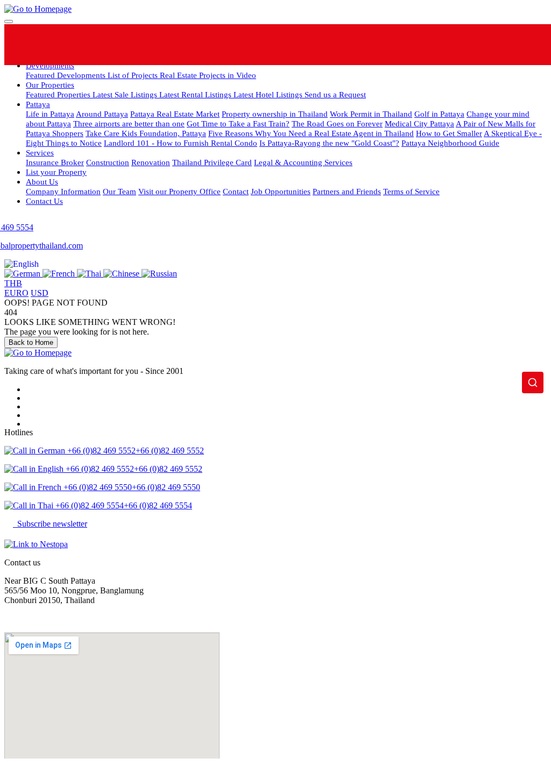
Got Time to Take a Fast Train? (238, 123)
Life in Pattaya (50, 113)
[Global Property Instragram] (329, 44)
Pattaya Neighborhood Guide (450, 142)
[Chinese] (122, 273)
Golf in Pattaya (439, 113)
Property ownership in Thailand (275, 113)
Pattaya (38, 104)
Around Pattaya (102, 113)
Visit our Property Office (179, 191)
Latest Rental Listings (196, 94)
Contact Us (44, 201)
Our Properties (50, 84)
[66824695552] (247, 44)
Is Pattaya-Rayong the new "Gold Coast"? (329, 142)
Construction (107, 162)
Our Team (119, 191)
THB (13, 283)
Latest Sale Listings (126, 94)
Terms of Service (411, 191)
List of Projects (134, 75)
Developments (50, 65)
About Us (42, 181)
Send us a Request (335, 94)
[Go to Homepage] (38, 8)
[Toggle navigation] (8, 21)
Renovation (150, 162)
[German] (23, 273)
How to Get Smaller (449, 133)
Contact (236, 191)
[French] (60, 273)
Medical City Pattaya (419, 123)
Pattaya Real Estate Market (175, 113)
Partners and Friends (347, 191)
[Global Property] (206, 44)
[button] (21, 263)
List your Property (56, 171)
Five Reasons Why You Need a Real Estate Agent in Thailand (311, 133)
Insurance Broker (55, 162)
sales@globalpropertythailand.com (63, 618)
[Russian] (159, 273)
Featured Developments (67, 75)
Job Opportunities (280, 191)
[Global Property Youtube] (370, 44)
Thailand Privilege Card (212, 162)
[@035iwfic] (288, 44)
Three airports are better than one (129, 123)
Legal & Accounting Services (303, 162)
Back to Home (31, 342)
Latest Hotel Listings (269, 94)
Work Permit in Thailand (371, 113)
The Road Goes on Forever (337, 123)
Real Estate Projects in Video (208, 75)
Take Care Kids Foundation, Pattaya (146, 133)
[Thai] (90, 273)
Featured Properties (59, 94)
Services (40, 152)
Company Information (63, 191)
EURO (16, 293)
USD (39, 293)
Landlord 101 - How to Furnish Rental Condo (180, 142)
